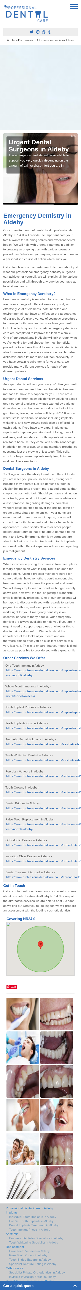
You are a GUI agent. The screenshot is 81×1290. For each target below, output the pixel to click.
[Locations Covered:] (5, 6)
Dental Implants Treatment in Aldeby (34, 1225)
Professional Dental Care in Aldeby (29, 1208)
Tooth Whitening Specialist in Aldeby (33, 1242)
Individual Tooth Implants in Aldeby (32, 1216)
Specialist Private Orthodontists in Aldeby (37, 1272)
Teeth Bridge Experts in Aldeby (30, 1259)
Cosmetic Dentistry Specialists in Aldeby (36, 1238)
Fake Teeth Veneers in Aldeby (29, 1251)
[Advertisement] (40, 88)
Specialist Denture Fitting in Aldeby (32, 1264)
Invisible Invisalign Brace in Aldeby (32, 1276)
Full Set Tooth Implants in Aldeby (31, 1221)
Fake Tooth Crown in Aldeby (28, 1255)
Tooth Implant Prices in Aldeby (29, 1229)
